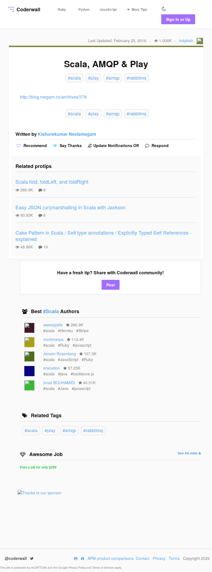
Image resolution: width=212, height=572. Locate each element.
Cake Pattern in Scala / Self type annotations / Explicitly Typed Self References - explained (103, 235)
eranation (51, 368)
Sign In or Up (178, 19)
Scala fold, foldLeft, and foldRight (51, 181)
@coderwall (16, 558)
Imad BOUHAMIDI (59, 382)
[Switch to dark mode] (164, 9)
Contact (142, 558)
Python (83, 9)
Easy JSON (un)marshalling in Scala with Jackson (70, 207)
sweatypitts (53, 324)
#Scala (51, 311)
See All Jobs (188, 453)
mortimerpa (53, 339)
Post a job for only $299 (38, 467)
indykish (186, 40)
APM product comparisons (111, 558)
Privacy (159, 558)
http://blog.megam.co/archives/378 (53, 97)
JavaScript (108, 9)
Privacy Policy (77, 568)
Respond (159, 145)
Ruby (62, 9)
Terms (174, 558)
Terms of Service (103, 568)
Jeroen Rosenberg (59, 353)
